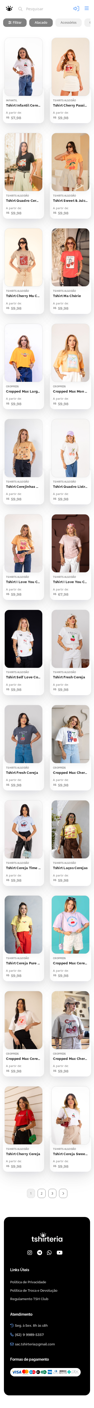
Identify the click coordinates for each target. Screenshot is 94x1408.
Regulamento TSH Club (29, 1299)
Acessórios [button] (69, 22)
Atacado (41, 22)
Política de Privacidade (28, 1282)
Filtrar (17, 22)
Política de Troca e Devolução (33, 1290)
